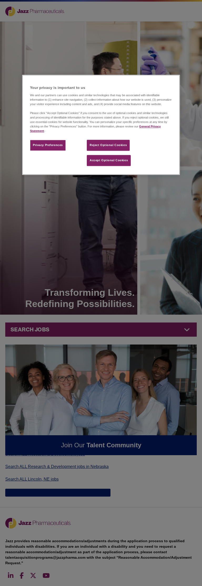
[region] (101, 125)
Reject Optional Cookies (108, 145)
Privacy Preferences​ (48, 145)
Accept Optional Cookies (109, 160)
